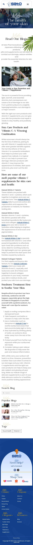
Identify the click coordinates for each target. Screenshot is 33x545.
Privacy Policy (16, 538)
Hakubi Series (6, 519)
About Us (19, 496)
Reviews (19, 522)
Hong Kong (5, 504)
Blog (18, 519)
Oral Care (5, 527)
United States (5, 509)
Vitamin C (17, 431)
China (3, 496)
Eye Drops (5, 524)
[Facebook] (15, 470)
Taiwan (4, 498)
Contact (19, 498)
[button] (3, 4)
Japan (3, 506)
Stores (19, 501)
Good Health (7, 431)
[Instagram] (18, 470)
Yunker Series (6, 522)
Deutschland (5, 501)
